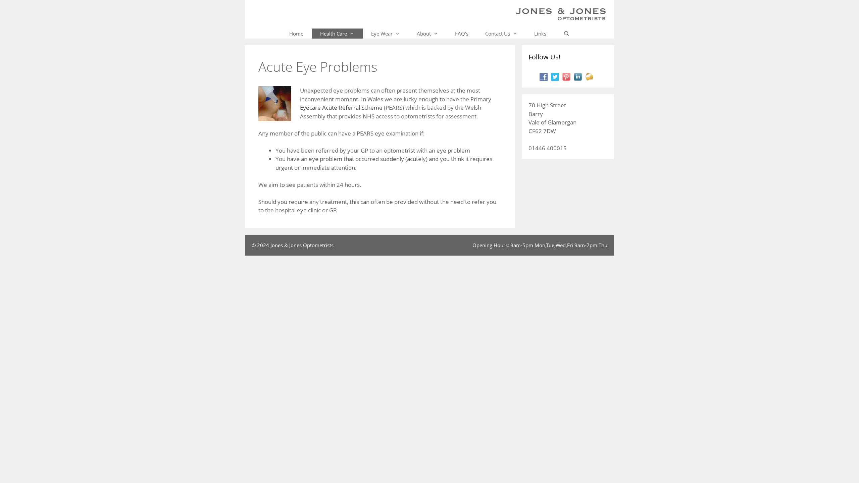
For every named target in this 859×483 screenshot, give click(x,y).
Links (540, 33)
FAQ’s (461, 33)
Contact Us (497, 33)
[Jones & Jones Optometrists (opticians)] (560, 13)
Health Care (333, 33)
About (424, 33)
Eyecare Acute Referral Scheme (341, 107)
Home (296, 33)
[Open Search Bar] (566, 34)
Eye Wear (382, 33)
